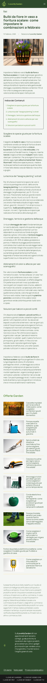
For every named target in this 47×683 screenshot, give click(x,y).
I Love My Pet (9, 680)
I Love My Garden (15, 4)
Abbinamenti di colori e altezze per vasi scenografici (23, 120)
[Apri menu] (44, 4)
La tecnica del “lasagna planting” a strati (23, 111)
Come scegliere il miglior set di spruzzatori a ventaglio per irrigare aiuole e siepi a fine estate (35, 536)
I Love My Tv (39, 680)
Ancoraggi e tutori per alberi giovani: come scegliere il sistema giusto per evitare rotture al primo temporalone (34, 482)
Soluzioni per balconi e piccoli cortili (21, 125)
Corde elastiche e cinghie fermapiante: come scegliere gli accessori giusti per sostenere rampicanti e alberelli (35, 501)
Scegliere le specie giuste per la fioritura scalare (23, 106)
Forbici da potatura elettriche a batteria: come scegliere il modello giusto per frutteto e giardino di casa (22, 551)
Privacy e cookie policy (34, 670)
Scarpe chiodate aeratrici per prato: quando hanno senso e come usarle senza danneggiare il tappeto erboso (34, 518)
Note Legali (18, 670)
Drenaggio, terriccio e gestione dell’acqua (24, 115)
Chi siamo (8, 670)
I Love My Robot (24, 680)
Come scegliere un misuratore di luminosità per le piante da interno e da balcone (34, 563)
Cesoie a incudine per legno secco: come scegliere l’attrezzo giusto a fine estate (33, 463)
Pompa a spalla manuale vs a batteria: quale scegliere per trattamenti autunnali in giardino (32, 427)
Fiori (5, 11)
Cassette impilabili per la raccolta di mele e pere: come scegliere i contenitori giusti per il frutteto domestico (34, 409)
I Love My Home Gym (32, 677)
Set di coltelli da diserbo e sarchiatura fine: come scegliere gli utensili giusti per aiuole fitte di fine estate (33, 446)
